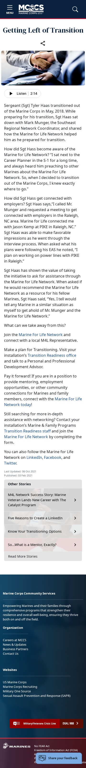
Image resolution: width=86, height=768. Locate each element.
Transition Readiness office (52, 355)
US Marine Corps (15, 682)
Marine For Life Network (41, 334)
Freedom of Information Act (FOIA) (56, 750)
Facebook (52, 457)
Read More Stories (23, 556)
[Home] (31, 9)
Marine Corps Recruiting (20, 686)
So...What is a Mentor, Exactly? (32, 544)
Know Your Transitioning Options (35, 531)
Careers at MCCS (14, 640)
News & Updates (14, 644)
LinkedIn (34, 457)
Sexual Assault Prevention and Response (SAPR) (36, 696)
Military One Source (17, 691)
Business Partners (15, 649)
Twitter (10, 463)
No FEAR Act (41, 746)
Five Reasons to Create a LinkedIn (35, 518)
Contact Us (10, 653)
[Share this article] (43, 43)
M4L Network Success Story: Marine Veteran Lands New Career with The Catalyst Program (37, 499)
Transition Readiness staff (27, 431)
